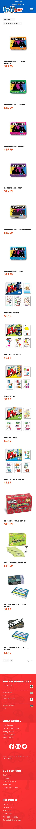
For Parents (8, 804)
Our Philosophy (9, 781)
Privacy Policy (7, 758)
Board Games (8, 725)
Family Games (8, 731)
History (6, 778)
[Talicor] (15, 9)
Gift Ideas (7, 810)
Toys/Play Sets (9, 734)
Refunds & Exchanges (12, 820)
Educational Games (11, 728)
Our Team (7, 775)
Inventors (7, 784)
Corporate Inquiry (10, 787)
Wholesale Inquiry (10, 817)
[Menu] (30, 9)
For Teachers (8, 807)
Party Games (8, 737)
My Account (19, 1)
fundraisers (8, 813)
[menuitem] (18, 1)
